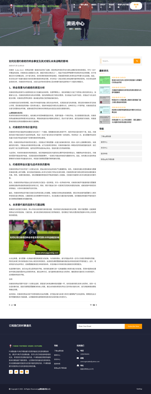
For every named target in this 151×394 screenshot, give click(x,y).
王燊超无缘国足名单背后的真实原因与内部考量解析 (126, 91)
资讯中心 (102, 6)
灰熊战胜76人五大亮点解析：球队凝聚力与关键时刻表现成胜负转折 (127, 121)
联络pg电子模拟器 (124, 6)
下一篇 (92, 305)
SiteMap (139, 389)
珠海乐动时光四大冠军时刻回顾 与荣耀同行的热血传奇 (127, 81)
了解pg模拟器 (83, 6)
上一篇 (13, 305)
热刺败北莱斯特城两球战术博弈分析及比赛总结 (126, 111)
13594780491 (84, 354)
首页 (74, 6)
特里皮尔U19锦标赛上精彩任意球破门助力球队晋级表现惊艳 (126, 101)
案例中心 (93, 6)
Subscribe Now (133, 326)
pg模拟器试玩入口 (44, 389)
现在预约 (136, 6)
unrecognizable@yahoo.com (90, 361)
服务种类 (111, 6)
